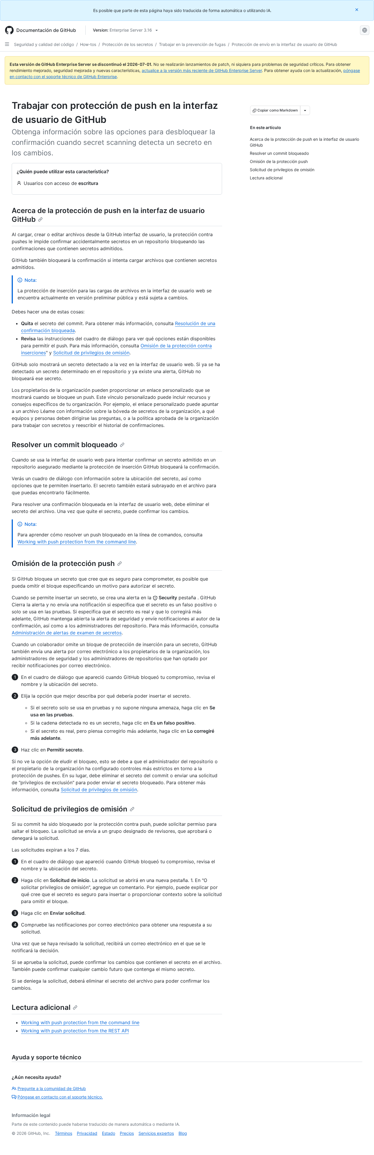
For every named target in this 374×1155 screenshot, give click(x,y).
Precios (127, 1133)
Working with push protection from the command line (77, 542)
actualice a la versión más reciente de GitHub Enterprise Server (202, 70)
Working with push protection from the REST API (75, 1031)
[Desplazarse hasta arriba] (361, 1142)
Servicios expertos (156, 1133)
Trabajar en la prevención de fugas (192, 44)
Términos (63, 1133)
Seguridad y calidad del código (44, 44)
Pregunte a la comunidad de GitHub (52, 1088)
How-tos (88, 44)
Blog (183, 1133)
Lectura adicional (41, 1007)
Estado (108, 1133)
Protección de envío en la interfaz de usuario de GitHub (284, 44)
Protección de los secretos (127, 44)
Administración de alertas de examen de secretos (67, 633)
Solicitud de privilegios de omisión (91, 353)
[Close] (357, 9)
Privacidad (87, 1133)
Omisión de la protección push (63, 563)
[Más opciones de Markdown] (305, 110)
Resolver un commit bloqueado (64, 444)
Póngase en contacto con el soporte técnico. (60, 1096)
